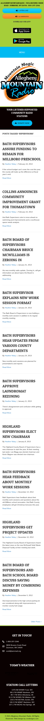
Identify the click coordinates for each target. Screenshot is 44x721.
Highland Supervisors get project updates (17, 527)
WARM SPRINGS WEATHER (22, 674)
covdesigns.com (32, 719)
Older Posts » (36, 622)
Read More (6, 178)
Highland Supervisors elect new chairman (19, 431)
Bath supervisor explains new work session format (20, 297)
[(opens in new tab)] (22, 30)
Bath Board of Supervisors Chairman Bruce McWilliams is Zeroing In (17, 249)
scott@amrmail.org (13, 651)
